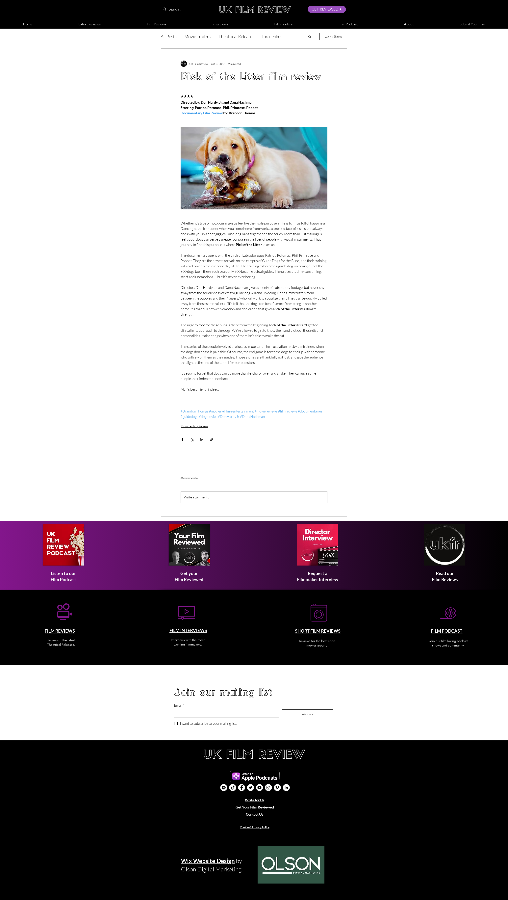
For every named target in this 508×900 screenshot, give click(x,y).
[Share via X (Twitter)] (192, 439)
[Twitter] (250, 787)
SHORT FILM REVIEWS (318, 631)
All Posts (168, 36)
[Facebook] (241, 787)
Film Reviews (445, 579)
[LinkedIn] (286, 787)
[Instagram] (268, 787)
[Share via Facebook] (182, 439)
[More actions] (325, 63)
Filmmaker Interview (317, 579)
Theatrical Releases (236, 36)
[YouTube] (259, 787)
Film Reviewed (189, 579)
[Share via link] (212, 439)
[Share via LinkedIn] (202, 439)
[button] (409, 22)
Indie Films (272, 36)
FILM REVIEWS (60, 631)
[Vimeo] (277, 787)
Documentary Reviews (194, 426)
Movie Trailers (197, 36)
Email (179, 705)
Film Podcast (63, 579)
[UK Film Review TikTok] (232, 787)
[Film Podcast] (223, 787)
